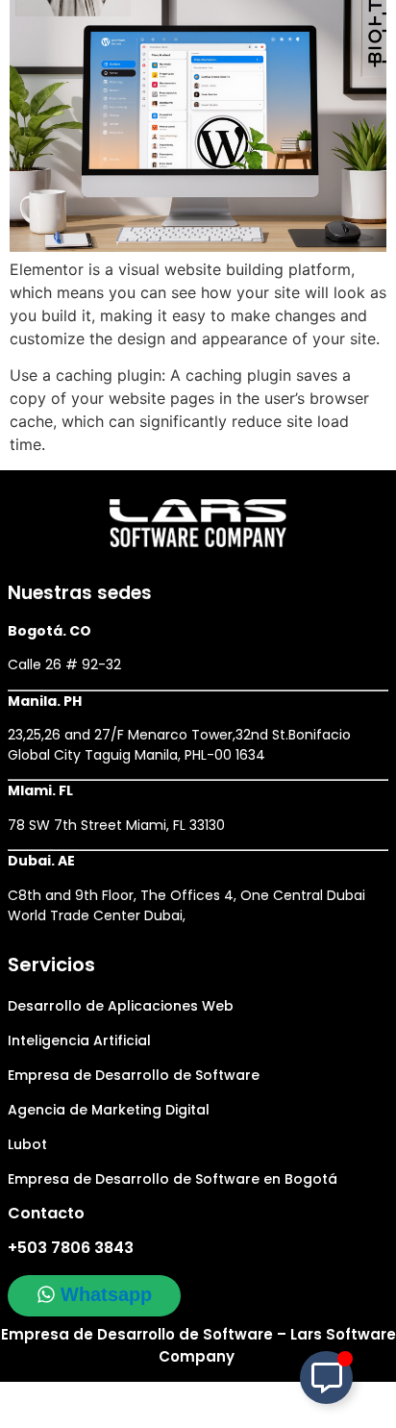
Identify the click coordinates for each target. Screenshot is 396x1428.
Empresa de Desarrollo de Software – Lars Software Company (198, 1345)
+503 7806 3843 (71, 1248)
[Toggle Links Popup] (326, 1377)
